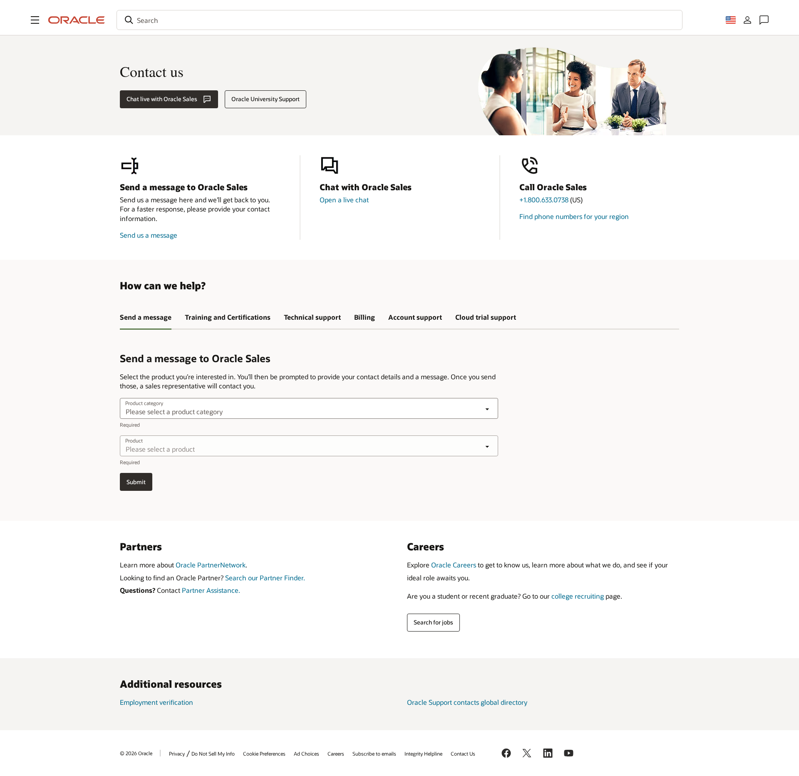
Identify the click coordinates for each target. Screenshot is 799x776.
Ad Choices (306, 753)
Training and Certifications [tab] (227, 317)
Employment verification (156, 702)
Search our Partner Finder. (265, 577)
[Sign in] (747, 20)
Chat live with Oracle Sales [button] (162, 99)
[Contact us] (764, 20)
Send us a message (148, 235)
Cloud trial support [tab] (485, 317)
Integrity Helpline (423, 753)
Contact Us (463, 753)
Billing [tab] (364, 317)
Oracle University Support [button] (265, 99)
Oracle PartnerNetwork (211, 564)
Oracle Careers (453, 564)
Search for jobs (433, 622)
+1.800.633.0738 (543, 199)
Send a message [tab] (145, 317)
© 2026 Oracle (136, 753)
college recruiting (577, 596)
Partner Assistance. (211, 590)
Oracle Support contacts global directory (467, 702)
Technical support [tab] (312, 317)
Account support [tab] (415, 317)
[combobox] (399, 20)
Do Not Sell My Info (213, 753)
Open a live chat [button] (344, 199)
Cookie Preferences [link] (264, 753)
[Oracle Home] (77, 20)
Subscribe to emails (374, 753)
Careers (336, 753)
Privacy (177, 753)
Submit (136, 482)
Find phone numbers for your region (574, 216)
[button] (35, 20)
